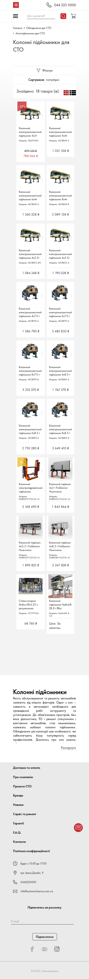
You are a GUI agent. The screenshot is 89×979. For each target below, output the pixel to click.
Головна (17, 28)
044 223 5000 (65, 5)
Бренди (18, 795)
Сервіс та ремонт (24, 814)
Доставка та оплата (26, 768)
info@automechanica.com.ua (36, 891)
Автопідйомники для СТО (30, 33)
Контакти (19, 841)
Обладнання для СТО (38, 28)
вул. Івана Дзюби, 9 (31, 873)
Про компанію (23, 777)
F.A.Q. (17, 832)
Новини (18, 805)
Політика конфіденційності (31, 851)
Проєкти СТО (22, 786)
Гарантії (18, 823)
